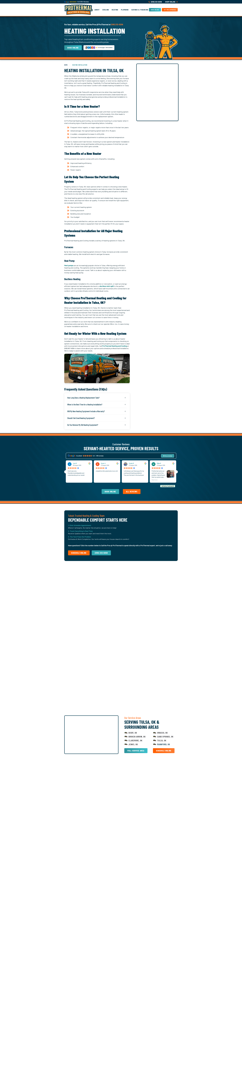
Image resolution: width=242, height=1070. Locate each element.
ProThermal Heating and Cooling (114, 346)
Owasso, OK (162, 732)
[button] (98, 47)
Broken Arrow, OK (137, 736)
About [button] (97, 10)
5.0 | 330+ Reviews (83, 2)
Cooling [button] (105, 10)
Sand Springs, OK (165, 736)
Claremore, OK (135, 740)
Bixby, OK (133, 732)
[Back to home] (78, 9)
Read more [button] (127, 480)
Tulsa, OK (161, 740)
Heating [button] (115, 10)
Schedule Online (78, 553)
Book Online (155, 9)
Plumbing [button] (125, 10)
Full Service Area (135, 750)
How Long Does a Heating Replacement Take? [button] (83, 397)
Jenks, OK (133, 744)
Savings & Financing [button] (139, 10)
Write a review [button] (167, 456)
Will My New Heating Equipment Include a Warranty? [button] (86, 411)
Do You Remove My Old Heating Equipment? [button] (82, 425)
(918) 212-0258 (117, 24)
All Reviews (131, 492)
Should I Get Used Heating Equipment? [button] (81, 418)
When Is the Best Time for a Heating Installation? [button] (84, 404)
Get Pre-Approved (170, 9)
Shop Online (170, 2)
